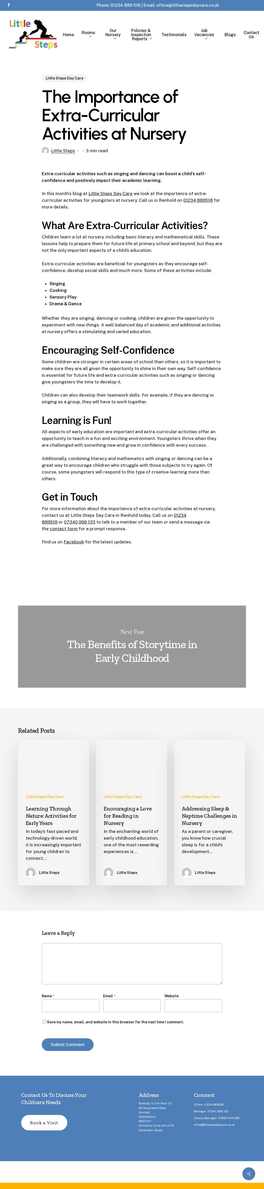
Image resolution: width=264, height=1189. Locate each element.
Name (48, 996)
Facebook (74, 541)
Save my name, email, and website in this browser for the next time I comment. (115, 1022)
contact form (64, 528)
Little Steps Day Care (64, 78)
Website (171, 996)
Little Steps (63, 150)
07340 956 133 (79, 522)
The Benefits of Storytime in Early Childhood (132, 647)
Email (109, 996)
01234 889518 (198, 200)
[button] (44, 1123)
